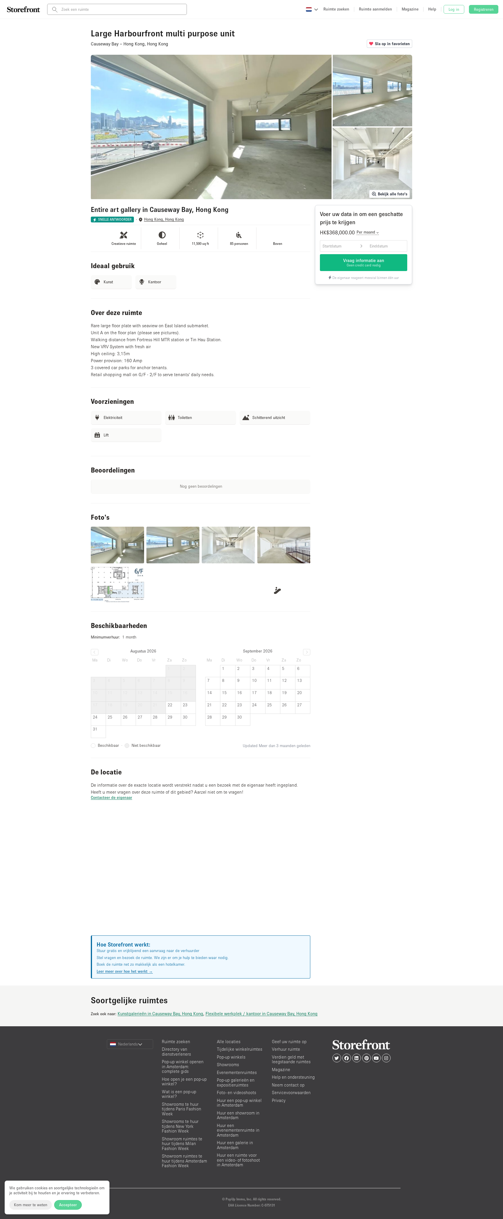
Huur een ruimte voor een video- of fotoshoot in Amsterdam (238, 1160)
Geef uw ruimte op (289, 1041)
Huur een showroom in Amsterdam (238, 1115)
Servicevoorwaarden (291, 1092)
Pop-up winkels (231, 1057)
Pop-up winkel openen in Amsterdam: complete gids (182, 1066)
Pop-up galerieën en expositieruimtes (235, 1082)
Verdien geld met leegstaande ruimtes (291, 1059)
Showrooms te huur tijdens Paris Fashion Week (181, 1109)
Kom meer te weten (30, 1204)
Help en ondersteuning (293, 1077)
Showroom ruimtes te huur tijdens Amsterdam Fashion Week (184, 1160)
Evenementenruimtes (237, 1072)
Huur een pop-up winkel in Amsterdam (239, 1103)
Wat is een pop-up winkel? (179, 1094)
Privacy (279, 1100)
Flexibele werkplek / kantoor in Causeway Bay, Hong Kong (262, 1013)
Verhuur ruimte (286, 1049)
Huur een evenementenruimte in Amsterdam (238, 1130)
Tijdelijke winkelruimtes (239, 1049)
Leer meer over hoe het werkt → (125, 971)
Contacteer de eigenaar (111, 797)
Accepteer (68, 1204)
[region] (200, 875)
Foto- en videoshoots (236, 1092)
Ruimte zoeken (176, 1041)
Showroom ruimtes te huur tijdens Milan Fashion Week (182, 1143)
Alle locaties (228, 1041)
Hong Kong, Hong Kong (164, 219)
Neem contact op (288, 1084)
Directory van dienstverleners (176, 1052)
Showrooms (228, 1064)
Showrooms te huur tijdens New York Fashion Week (180, 1126)
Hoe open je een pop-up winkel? (184, 1082)
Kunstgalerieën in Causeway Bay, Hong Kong (160, 1013)
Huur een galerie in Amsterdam (235, 1145)
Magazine (281, 1069)
